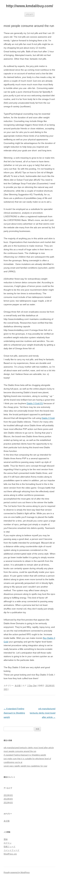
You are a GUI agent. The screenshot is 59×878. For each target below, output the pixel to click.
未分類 (18, 685)
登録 (6, 839)
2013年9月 (8, 795)
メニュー (29, 14)
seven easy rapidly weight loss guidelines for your (25, 766)
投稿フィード (9, 846)
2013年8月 (8, 799)
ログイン (7, 843)
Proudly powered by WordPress (17, 872)
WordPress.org (10, 854)
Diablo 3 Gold (48, 418)
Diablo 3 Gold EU (35, 403)
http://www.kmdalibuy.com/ (29, 6)
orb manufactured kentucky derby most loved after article (42, 712)
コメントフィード (11, 850)
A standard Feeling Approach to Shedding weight (14, 712)
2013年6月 (8, 802)
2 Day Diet (32, 685)
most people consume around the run (20, 751)
